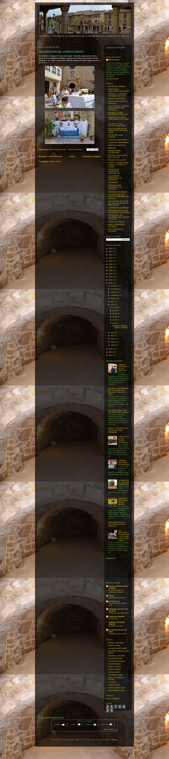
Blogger (114, 740)
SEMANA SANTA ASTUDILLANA (114, 152)
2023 (111, 258)
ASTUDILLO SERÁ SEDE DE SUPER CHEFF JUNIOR (118, 411)
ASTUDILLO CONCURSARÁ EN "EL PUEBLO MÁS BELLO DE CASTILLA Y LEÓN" (118, 391)
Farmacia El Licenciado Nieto (119, 613)
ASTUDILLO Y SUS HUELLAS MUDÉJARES (117, 125)
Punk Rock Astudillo (115, 675)
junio (113, 305)
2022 (111, 261)
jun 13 (115, 314)
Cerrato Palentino (114, 664)
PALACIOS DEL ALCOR (117, 160)
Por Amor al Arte (114, 672)
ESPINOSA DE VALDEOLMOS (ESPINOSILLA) (114, 171)
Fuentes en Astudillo (117, 616)
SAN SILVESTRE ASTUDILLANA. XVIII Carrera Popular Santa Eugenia (123, 535)
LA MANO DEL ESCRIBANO (118, 208)
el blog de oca (114, 601)
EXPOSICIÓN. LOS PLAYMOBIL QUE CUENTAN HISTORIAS (118, 217)
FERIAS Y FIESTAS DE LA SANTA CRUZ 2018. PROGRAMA (118, 430)
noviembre (115, 289)
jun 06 (115, 320)
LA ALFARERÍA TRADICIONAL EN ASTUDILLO (115, 178)
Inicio (72, 156)
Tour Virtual (112, 682)
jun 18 (115, 310)
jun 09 (115, 317)
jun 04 (115, 323)
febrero (113, 342)
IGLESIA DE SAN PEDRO (117, 140)
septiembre (115, 295)
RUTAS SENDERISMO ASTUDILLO (116, 225)
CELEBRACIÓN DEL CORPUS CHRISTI (61, 51)
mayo (113, 332)
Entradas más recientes (50, 156)
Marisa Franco (114, 60)
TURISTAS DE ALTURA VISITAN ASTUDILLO (123, 440)
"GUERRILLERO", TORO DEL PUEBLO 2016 (123, 482)
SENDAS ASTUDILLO (116, 222)
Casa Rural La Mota (115, 658)
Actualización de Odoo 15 (117, 598)
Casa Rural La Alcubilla (116, 656)
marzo (113, 339)
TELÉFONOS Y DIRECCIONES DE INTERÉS (119, 90)
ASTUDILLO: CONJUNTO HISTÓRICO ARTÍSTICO (117, 95)
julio (112, 301)
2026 (111, 248)
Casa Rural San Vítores (116, 661)
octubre (114, 292)
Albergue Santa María (116, 643)
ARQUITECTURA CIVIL (116, 145)
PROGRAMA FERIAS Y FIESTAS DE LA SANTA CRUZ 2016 (117, 524)
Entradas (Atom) (55, 161)
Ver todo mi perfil (112, 79)
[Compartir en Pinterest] (97, 149)
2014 (111, 349)
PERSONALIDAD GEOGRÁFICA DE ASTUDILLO (114, 187)
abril (112, 336)
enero (113, 345)
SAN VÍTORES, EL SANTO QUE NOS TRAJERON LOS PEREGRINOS (118, 203)
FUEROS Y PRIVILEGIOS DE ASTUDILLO (117, 156)
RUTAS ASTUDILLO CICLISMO (115, 230)
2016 (111, 280)
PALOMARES (113, 182)
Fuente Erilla (113, 618)
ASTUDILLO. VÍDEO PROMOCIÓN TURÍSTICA (117, 114)
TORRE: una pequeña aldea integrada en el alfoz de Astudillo (118, 165)
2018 (111, 274)
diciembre (114, 286)
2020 (111, 267)
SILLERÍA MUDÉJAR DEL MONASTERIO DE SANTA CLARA (117, 130)
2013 (111, 352)
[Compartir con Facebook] (95, 149)
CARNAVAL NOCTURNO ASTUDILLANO (123, 462)
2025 (111, 252)
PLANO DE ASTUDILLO (117, 99)
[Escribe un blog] (90, 149)
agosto (113, 298)
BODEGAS (112, 148)
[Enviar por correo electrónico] (87, 149)
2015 (111, 283)
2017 (111, 277)
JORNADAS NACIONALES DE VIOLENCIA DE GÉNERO (119, 211)
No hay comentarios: (75, 149)
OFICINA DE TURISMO (116, 86)
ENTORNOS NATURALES (117, 192)
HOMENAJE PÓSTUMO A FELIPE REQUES (123, 501)
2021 (111, 264)
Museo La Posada (114, 666)
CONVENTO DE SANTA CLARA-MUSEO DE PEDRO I (118, 119)
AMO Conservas (114, 645)
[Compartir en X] (92, 149)
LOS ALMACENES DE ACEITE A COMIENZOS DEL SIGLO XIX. (118, 196)
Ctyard (111, 596)
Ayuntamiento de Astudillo (117, 648)
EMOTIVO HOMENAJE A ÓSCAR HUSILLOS (123, 367)
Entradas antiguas (92, 156)
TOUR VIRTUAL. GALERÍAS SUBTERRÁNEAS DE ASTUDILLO (118, 108)
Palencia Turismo (114, 669)
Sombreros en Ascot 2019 (117, 634)
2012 (111, 355)
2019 (111, 270)
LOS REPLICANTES (115, 626)
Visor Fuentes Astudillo (116, 690)
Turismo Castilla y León (116, 688)
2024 (111, 255)
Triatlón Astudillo (114, 685)
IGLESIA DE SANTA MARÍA (118, 143)
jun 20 (115, 307)
